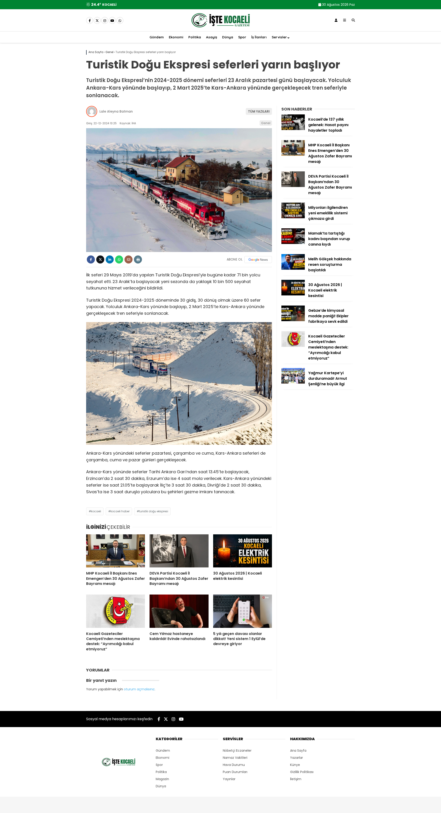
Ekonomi (176, 37)
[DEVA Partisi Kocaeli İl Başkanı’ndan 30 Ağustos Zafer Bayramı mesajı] (179, 550)
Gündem (157, 37)
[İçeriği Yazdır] (138, 259)
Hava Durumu (234, 764)
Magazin (162, 779)
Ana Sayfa (298, 750)
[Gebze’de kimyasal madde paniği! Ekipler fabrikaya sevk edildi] (293, 320)
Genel (265, 123)
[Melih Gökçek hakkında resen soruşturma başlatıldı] (293, 268)
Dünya (227, 37)
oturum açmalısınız (139, 689)
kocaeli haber (120, 511)
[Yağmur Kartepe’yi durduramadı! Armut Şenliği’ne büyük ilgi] (293, 382)
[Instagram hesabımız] (105, 20)
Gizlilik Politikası (302, 772)
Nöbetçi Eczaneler (237, 750)
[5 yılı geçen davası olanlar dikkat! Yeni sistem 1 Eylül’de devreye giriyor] (242, 611)
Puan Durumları (235, 772)
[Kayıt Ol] (336, 20)
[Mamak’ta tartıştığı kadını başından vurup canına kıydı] (293, 243)
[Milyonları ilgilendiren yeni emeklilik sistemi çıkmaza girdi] (293, 217)
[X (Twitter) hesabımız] (97, 20)
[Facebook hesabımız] (89, 20)
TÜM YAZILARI (259, 111)
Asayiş (211, 37)
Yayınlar (229, 779)
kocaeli (96, 511)
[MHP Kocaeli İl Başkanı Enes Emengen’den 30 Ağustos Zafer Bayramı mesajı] (115, 550)
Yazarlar (296, 757)
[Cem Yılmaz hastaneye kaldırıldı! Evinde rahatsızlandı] (179, 611)
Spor (242, 37)
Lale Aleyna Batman (116, 111)
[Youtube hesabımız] (112, 20)
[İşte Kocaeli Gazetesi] (220, 28)
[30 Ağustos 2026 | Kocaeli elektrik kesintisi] (242, 550)
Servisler (279, 37)
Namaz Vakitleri (235, 757)
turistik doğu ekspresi (153, 511)
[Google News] (258, 259)
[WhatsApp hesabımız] (120, 20)
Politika (194, 37)
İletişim (295, 779)
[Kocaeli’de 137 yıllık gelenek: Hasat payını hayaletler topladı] (293, 129)
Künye (295, 764)
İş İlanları (259, 37)
